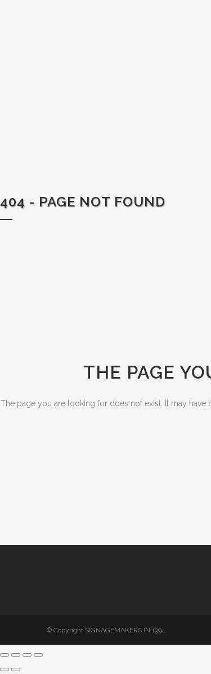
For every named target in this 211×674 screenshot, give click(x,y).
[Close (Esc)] (38, 655)
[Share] (27, 655)
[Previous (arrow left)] (4, 669)
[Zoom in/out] (4, 655)
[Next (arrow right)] (15, 669)
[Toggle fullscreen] (15, 655)
